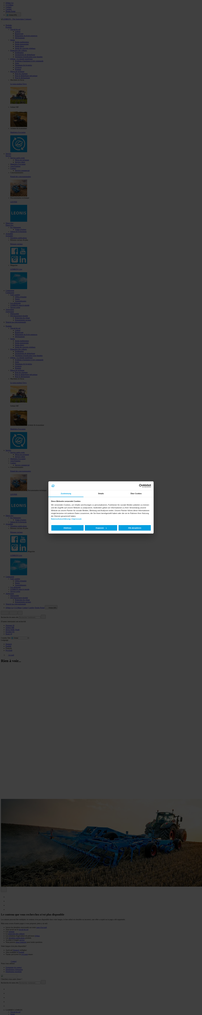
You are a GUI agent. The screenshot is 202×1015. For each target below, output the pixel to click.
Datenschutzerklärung (60, 519)
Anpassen (100, 528)
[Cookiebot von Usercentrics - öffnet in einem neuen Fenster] (141, 486)
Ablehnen (67, 528)
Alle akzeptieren (134, 528)
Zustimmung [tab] (66, 494)
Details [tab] (101, 494)
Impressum (77, 519)
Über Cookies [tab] (136, 494)
